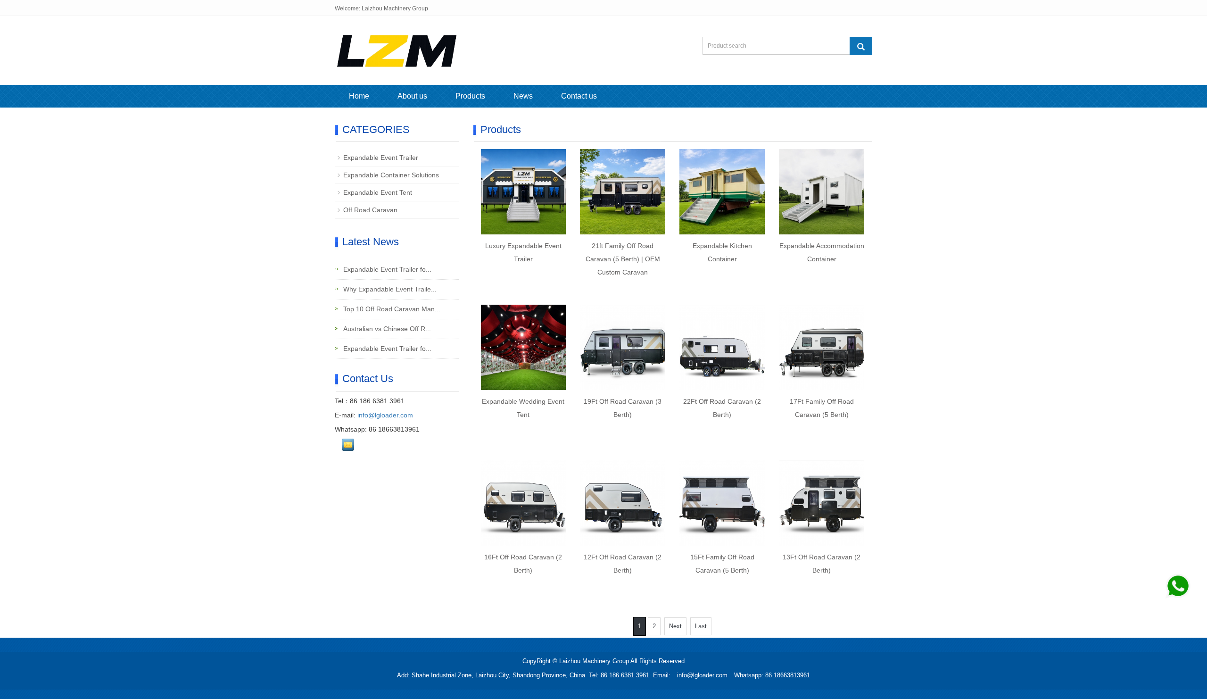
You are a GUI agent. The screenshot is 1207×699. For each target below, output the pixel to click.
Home (359, 96)
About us (412, 96)
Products (470, 96)
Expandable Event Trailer (380, 157)
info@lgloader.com (385, 415)
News (523, 96)
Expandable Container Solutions (391, 175)
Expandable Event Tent (377, 192)
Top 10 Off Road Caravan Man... (390, 309)
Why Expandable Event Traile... (389, 289)
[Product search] (861, 46)
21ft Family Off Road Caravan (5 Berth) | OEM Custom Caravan (623, 259)
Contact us (579, 96)
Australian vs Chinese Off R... (386, 329)
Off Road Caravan (370, 210)
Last (701, 626)
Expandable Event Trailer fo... (386, 269)
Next (675, 626)
